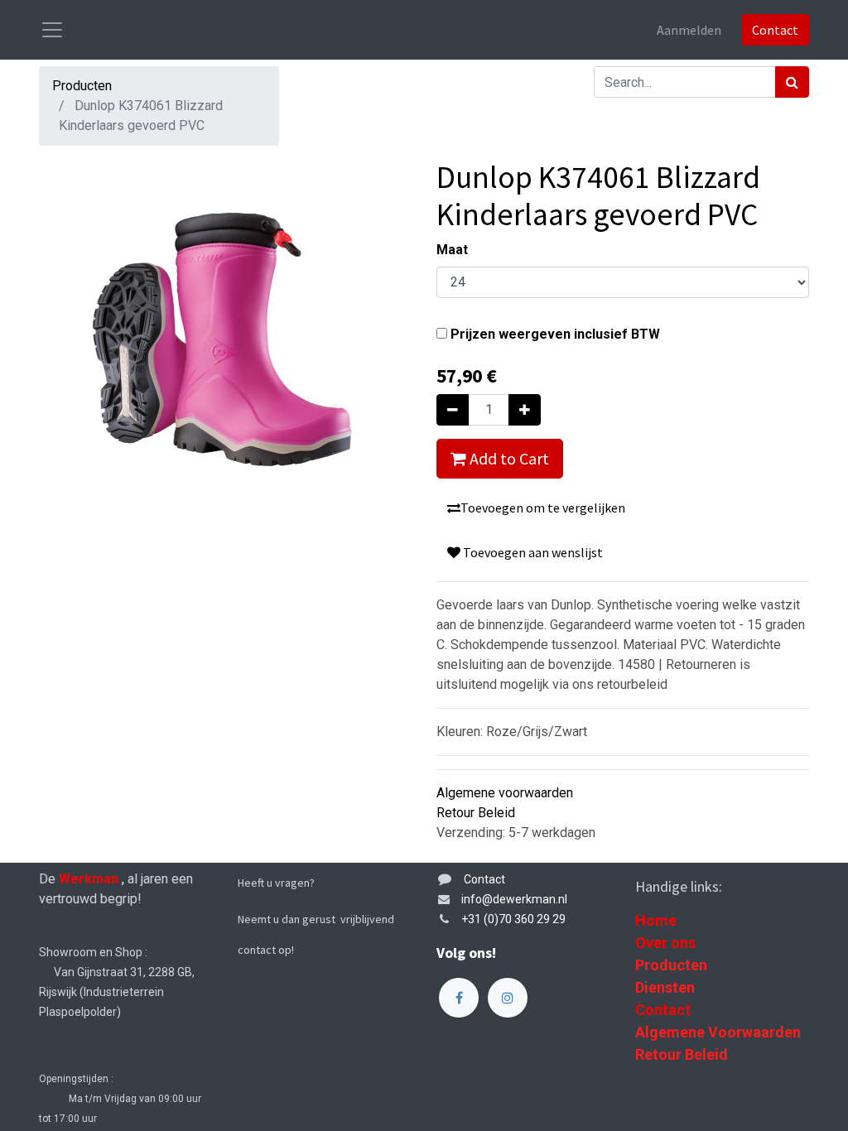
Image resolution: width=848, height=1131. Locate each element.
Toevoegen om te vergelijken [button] (542, 507)
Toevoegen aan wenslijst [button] (531, 552)
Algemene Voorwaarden (718, 1032)
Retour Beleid (475, 813)
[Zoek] (792, 82)
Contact (775, 30)
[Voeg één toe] (524, 410)
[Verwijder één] (452, 410)
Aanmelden (689, 30)
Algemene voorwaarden (504, 793)
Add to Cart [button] (507, 458)
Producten (82, 86)
